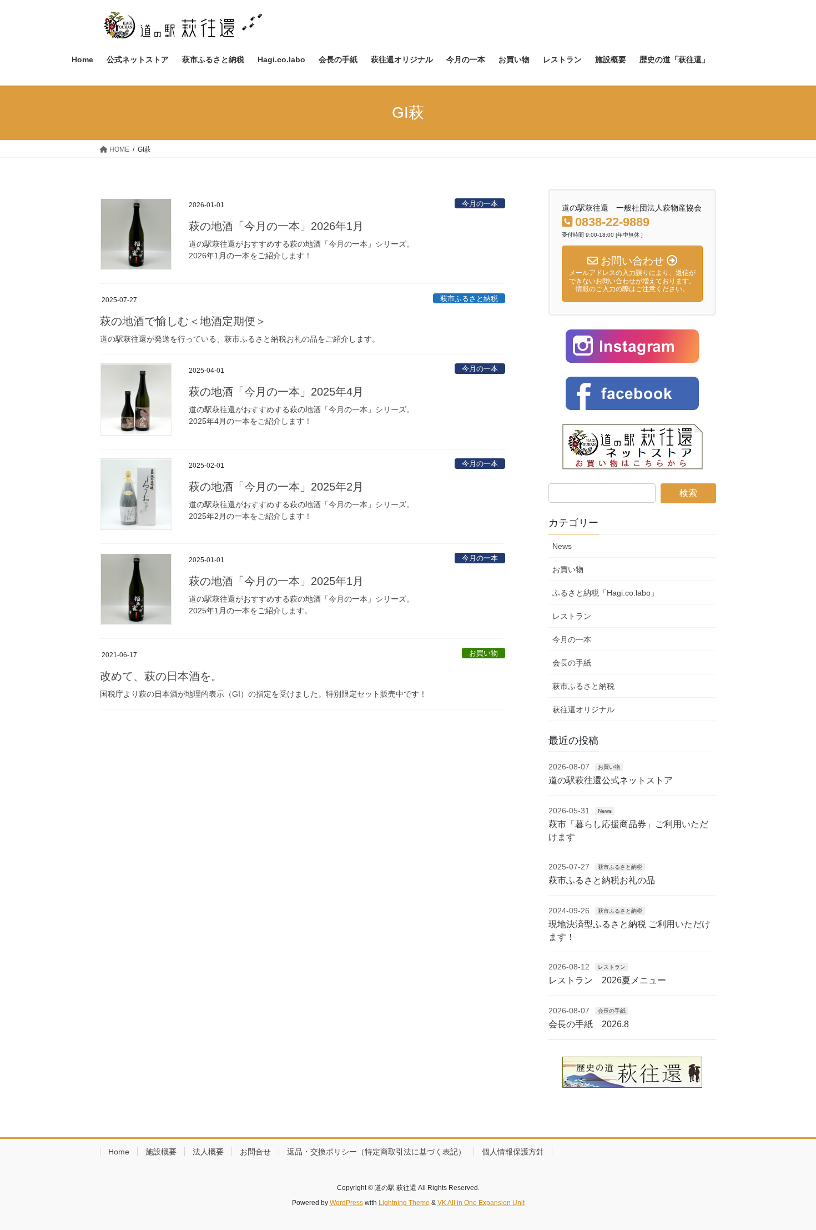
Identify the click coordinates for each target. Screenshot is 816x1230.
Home (118, 1151)
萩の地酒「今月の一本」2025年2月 (276, 487)
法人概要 (208, 1151)
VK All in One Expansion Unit (481, 1203)
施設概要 (161, 1151)
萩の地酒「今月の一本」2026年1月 (276, 226)
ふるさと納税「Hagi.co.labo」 (605, 592)
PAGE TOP (787, 1183)
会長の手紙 (571, 662)
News (562, 546)
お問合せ (255, 1151)
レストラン (571, 616)
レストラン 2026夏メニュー (607, 980)
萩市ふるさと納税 (469, 298)
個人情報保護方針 (513, 1151)
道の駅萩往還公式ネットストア (610, 780)
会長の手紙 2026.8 (588, 1024)
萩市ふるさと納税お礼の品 (601, 880)
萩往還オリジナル (583, 709)
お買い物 (483, 653)
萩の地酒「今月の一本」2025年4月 (276, 392)
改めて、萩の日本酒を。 (161, 676)
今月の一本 (480, 203)
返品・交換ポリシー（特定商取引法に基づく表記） (376, 1151)
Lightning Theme (404, 1203)
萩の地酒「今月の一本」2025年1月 (276, 581)
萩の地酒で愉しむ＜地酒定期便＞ (183, 321)
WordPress (346, 1203)
